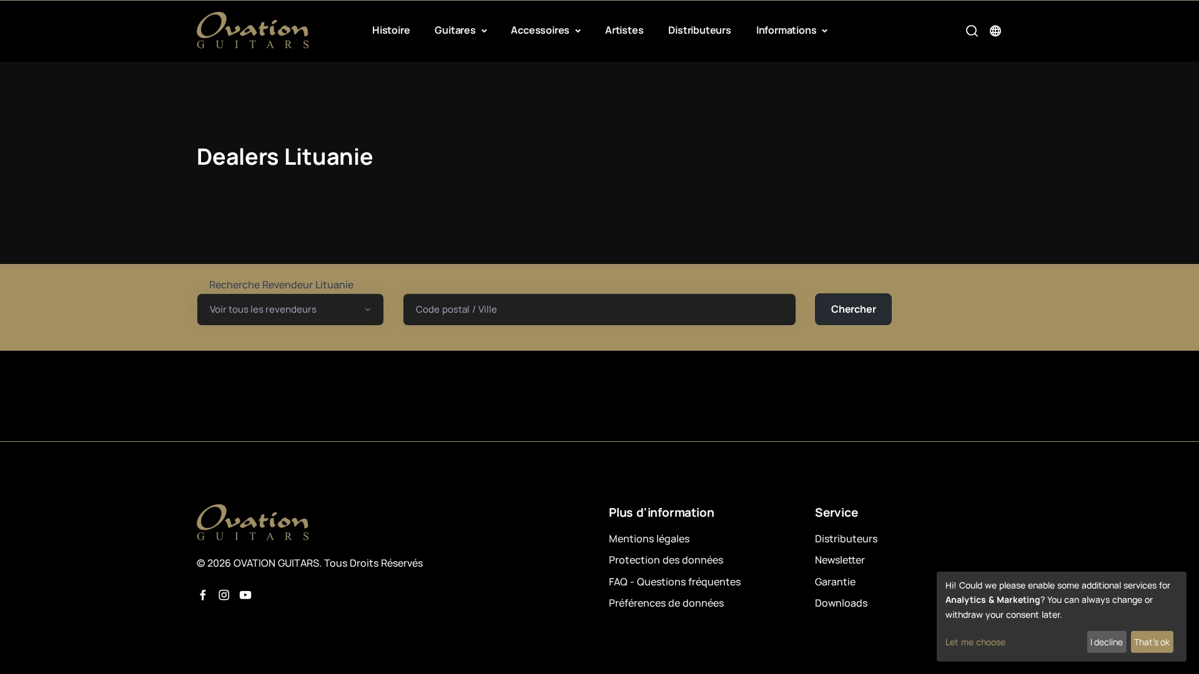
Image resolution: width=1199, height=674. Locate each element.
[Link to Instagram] (224, 595)
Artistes (624, 30)
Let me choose (975, 642)
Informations (787, 30)
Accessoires (541, 30)
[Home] (253, 30)
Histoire (391, 30)
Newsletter (840, 560)
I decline (1106, 642)
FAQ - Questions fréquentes (675, 582)
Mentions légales (649, 538)
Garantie (835, 582)
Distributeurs (699, 30)
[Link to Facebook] (203, 595)
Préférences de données (666, 603)
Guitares (456, 30)
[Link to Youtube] (245, 595)
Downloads (841, 603)
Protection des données (666, 560)
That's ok (1152, 642)
